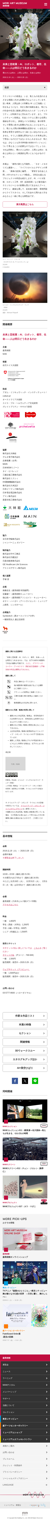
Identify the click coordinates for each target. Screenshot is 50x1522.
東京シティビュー (10, 1419)
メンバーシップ (9, 1392)
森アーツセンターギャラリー (15, 1425)
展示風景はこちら (25, 204)
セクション (25, 1033)
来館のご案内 (8, 1446)
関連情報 (25, 1041)
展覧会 (5, 1365)
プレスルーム (8, 1459)
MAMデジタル (9, 1385)
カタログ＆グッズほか (25, 1059)
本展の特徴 (25, 1024)
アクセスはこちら (10, 904)
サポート (6, 1398)
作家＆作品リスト (25, 1015)
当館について (8, 1405)
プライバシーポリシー (12, 1472)
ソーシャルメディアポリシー (15, 1478)
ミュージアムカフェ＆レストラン (17, 1439)
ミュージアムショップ (12, 1432)
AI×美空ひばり (25, 1068)
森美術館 (6, 1358)
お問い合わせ (8, 1452)
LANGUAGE (8, 1485)
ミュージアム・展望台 (12, 1505)
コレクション (8, 1412)
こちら (37, 948)
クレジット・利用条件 (12, 1465)
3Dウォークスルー (25, 1050)
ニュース (6, 1371)
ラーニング (7, 1378)
